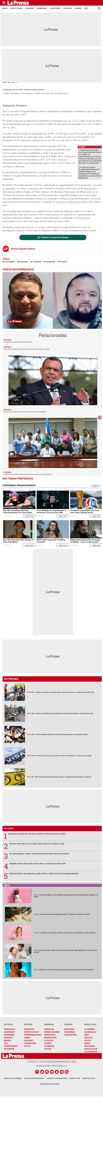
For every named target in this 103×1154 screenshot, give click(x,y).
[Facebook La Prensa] (37, 1072)
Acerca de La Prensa (13, 1078)
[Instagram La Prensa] (47, 1072)
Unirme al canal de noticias (54, 237)
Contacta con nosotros (57, 1078)
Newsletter (75, 1078)
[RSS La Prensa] (67, 1072)
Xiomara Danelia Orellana (34, 89)
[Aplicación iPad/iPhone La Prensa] (57, 1072)
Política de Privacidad (34, 1078)
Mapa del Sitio (89, 1078)
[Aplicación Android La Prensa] (62, 1072)
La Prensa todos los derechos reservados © (51, 1061)
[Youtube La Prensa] (52, 1072)
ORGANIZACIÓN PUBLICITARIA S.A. (51, 1065)
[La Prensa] (13, 1056)
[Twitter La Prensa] (42, 1072)
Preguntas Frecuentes (49, 1084)
